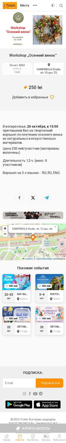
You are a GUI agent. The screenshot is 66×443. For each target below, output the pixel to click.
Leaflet (28, 258)
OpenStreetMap (44, 258)
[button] (33, 238)
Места (24, 5)
